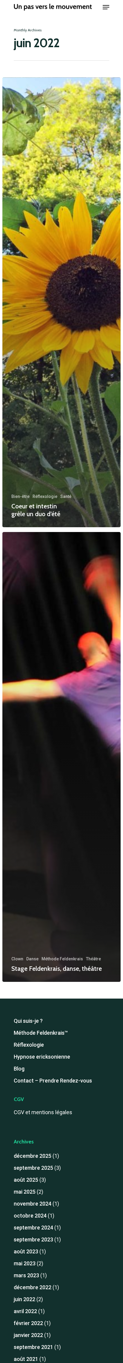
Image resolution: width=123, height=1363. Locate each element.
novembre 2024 (32, 1204)
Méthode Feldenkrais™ (41, 1033)
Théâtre (93, 958)
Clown (17, 958)
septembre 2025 (33, 1168)
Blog (19, 1068)
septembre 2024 (33, 1227)
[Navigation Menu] (106, 7)
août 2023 (26, 1251)
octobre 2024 (30, 1215)
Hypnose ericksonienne (42, 1057)
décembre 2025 (32, 1156)
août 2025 (26, 1180)
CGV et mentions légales (43, 1112)
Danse (32, 958)
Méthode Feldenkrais (62, 958)
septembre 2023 (33, 1239)
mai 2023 (25, 1263)
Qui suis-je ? (28, 1021)
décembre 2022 (32, 1287)
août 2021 (26, 1359)
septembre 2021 (33, 1347)
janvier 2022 (28, 1335)
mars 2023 (26, 1275)
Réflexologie (45, 496)
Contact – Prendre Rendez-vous (53, 1080)
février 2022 (28, 1323)
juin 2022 (24, 1299)
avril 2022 (25, 1311)
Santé (65, 496)
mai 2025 (25, 1192)
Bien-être (20, 496)
